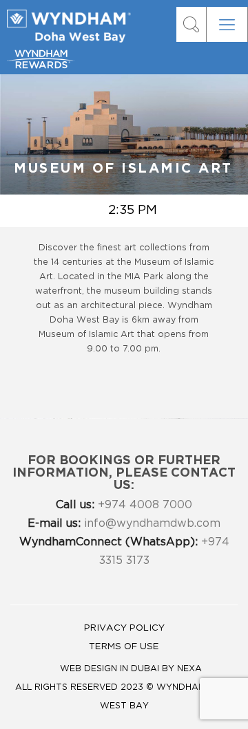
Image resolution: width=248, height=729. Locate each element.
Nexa (189, 668)
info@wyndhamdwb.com (124, 523)
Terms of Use (124, 646)
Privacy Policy (124, 628)
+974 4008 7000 (124, 504)
